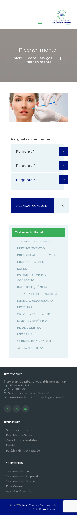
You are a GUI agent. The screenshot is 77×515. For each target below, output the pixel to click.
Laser (22, 268)
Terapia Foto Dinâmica (37, 294)
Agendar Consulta (19, 491)
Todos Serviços (39, 58)
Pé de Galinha (29, 327)
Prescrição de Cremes (36, 255)
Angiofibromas (30, 348)
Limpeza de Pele (30, 261)
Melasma (25, 334)
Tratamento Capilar (21, 481)
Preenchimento (31, 248)
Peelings (24, 307)
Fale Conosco (16, 486)
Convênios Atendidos (21, 440)
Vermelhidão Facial (34, 341)
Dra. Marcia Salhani (21, 435)
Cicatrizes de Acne (33, 314)
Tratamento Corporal (22, 476)
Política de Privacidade (23, 450)
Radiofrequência (32, 287)
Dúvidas (12, 445)
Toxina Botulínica (34, 241)
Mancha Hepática (32, 321)
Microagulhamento (35, 300)
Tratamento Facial (20, 471)
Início (17, 58)
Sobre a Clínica (17, 430)
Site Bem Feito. (44, 509)
